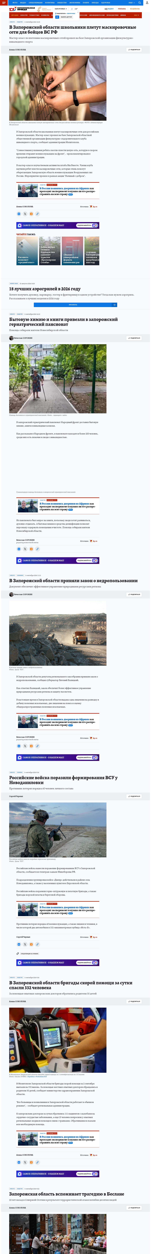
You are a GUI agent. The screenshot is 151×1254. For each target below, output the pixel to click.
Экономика (74, 3)
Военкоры (45, 15)
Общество (62, 3)
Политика (49, 3)
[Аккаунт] (147, 3)
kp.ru (95, 206)
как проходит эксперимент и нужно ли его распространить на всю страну (68, 191)
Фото (15, 3)
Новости (23, 15)
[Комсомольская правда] (22, 9)
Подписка (135, 9)
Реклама (122, 9)
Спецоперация (35, 3)
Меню (4, 3)
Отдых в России (80, 15)
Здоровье (105, 3)
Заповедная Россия (97, 15)
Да (57, 17)
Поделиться (135, 49)
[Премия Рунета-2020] (43, 9)
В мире (86, 3)
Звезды (95, 3)
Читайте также (14, 283)
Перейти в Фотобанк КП (37, 1076)
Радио (111, 9)
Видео (23, 3)
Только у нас (34, 15)
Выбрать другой (66, 17)
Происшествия (112, 15)
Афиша (123, 15)
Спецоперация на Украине (29, 953)
